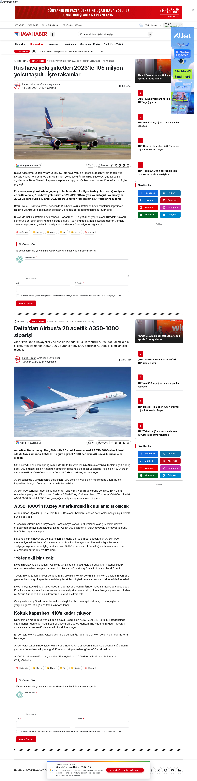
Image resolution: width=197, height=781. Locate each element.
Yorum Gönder (26, 303)
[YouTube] (172, 770)
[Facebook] (151, 770)
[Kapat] (193, 9)
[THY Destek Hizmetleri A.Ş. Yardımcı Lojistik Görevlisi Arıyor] (159, 142)
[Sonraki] (35, 51)
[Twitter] (158, 770)
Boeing (18, 209)
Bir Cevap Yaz (26, 244)
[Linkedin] (179, 770)
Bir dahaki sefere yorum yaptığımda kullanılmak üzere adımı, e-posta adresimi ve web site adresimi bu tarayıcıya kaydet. (71, 296)
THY (112, 490)
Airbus (31, 209)
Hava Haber (29, 84)
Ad (18, 283)
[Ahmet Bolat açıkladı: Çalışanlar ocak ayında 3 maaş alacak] (159, 71)
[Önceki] (32, 51)
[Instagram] (165, 770)
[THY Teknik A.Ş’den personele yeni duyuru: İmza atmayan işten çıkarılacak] (159, 166)
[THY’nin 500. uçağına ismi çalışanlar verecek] (159, 118)
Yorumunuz (31, 257)
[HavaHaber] (30, 34)
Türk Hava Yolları (75, 490)
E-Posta (79, 283)
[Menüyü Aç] (52, 34)
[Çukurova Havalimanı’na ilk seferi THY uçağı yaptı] (159, 94)
